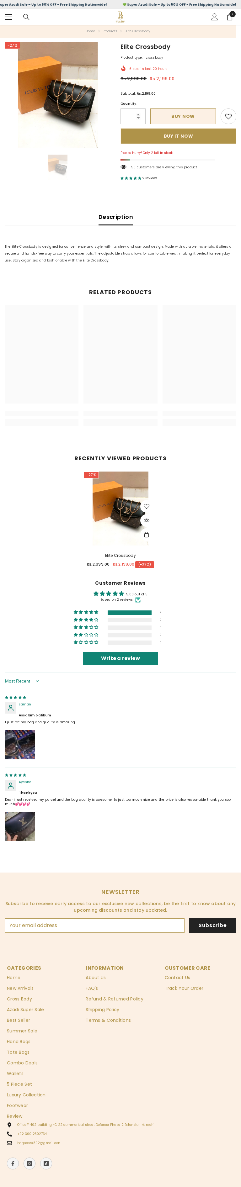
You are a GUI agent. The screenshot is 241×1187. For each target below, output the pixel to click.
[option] (58, 95)
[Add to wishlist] (146, 506)
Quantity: (128, 103)
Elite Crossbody (120, 555)
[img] (15, 697)
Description (116, 217)
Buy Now (183, 116)
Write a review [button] (120, 658)
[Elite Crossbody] (120, 509)
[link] (228, 116)
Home (90, 31)
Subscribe (213, 925)
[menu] (8, 17)
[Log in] (214, 16)
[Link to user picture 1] (20, 745)
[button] (131, 178)
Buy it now (178, 136)
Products (110, 31)
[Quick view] (146, 520)
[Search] (26, 17)
